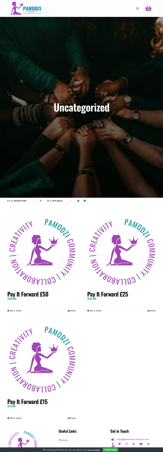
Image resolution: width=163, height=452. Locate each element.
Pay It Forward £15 (27, 401)
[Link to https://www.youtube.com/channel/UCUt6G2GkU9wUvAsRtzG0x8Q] (141, 444)
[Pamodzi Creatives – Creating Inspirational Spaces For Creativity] (25, 3)
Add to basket (16, 311)
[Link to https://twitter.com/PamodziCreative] (119, 444)
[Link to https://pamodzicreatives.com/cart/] (148, 8)
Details (73, 311)
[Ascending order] (41, 201)
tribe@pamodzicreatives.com (133, 439)
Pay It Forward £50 (27, 294)
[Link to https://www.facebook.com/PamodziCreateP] (112, 444)
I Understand (110, 450)
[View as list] (85, 201)
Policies (63, 440)
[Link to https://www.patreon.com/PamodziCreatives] (113, 446)
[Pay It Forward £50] (41, 250)
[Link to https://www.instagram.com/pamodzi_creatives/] (127, 444)
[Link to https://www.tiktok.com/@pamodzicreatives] (134, 444)
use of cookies (94, 450)
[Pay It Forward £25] (121, 250)
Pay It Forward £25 (107, 294)
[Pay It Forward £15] (41, 358)
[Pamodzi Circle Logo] (22, 430)
